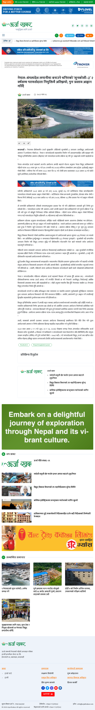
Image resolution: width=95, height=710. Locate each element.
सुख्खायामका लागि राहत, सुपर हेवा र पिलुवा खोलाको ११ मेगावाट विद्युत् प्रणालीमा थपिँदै (16, 628)
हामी (6, 677)
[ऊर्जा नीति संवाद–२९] (17, 464)
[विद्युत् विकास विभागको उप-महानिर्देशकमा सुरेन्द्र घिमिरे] (17, 490)
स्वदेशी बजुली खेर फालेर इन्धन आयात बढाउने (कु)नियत (67, 377)
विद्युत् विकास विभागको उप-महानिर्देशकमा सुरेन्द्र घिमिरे (17, 41)
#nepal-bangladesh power (41, 345)
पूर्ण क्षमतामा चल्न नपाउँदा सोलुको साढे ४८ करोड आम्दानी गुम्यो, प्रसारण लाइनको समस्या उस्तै (47, 591)
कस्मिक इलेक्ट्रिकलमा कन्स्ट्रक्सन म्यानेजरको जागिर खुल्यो (69, 392)
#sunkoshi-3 (24, 345)
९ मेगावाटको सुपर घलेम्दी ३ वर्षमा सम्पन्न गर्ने (14, 590)
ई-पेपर (81, 35)
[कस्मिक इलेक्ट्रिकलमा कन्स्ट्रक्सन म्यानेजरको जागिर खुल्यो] (17, 504)
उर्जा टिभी (46, 694)
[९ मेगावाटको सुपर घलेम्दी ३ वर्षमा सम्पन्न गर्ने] (16, 573)
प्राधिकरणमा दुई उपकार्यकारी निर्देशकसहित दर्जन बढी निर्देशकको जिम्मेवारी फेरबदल (62, 41)
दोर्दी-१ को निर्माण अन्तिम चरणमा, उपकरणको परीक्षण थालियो (77, 590)
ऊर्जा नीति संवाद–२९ (42, 460)
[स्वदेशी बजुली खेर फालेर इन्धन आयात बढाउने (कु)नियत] (17, 477)
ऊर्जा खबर (26, 95)
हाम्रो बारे (8, 673)
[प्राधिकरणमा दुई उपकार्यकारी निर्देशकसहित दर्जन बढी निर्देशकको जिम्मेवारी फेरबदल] (17, 517)
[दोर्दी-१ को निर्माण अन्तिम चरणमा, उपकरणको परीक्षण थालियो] (79, 573)
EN (91, 35)
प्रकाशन (71, 35)
